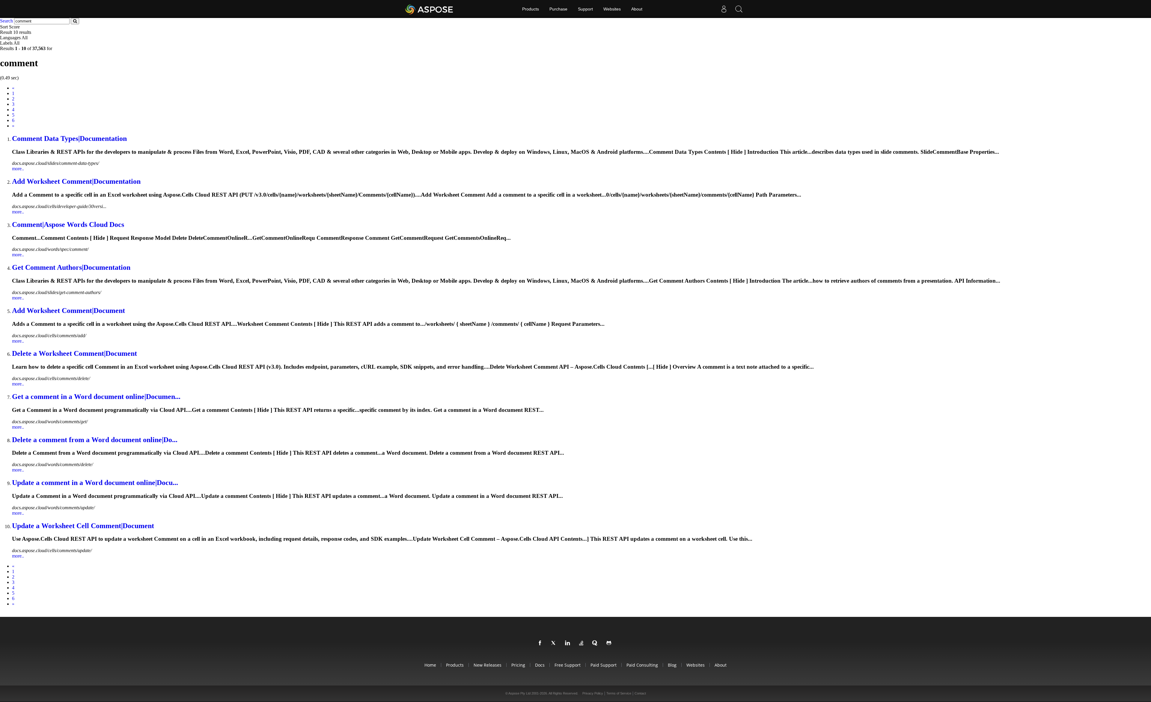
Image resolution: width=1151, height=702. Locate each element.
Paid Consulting (642, 665)
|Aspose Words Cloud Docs (68, 224)
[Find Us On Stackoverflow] (582, 643)
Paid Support (603, 665)
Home (430, 665)
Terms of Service (618, 693)
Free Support (568, 665)
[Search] (738, 9)
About (636, 9)
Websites (612, 9)
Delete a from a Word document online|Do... (94, 440)
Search (6, 20)
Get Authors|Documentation (71, 267)
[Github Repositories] (610, 643)
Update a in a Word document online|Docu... (95, 482)
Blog (672, 665)
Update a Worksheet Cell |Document (83, 526)
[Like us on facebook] (541, 643)
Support (585, 9)
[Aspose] (429, 8)
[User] (723, 9)
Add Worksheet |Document (68, 310)
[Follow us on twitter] (555, 643)
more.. (18, 168)
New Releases (487, 665)
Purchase (558, 9)
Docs (540, 665)
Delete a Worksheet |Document (74, 353)
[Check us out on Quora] (596, 643)
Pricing (518, 665)
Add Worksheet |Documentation (76, 181)
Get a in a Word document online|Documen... (96, 396)
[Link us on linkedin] (569, 643)
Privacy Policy (592, 693)
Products (530, 9)
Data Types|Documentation (69, 138)
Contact (640, 693)
